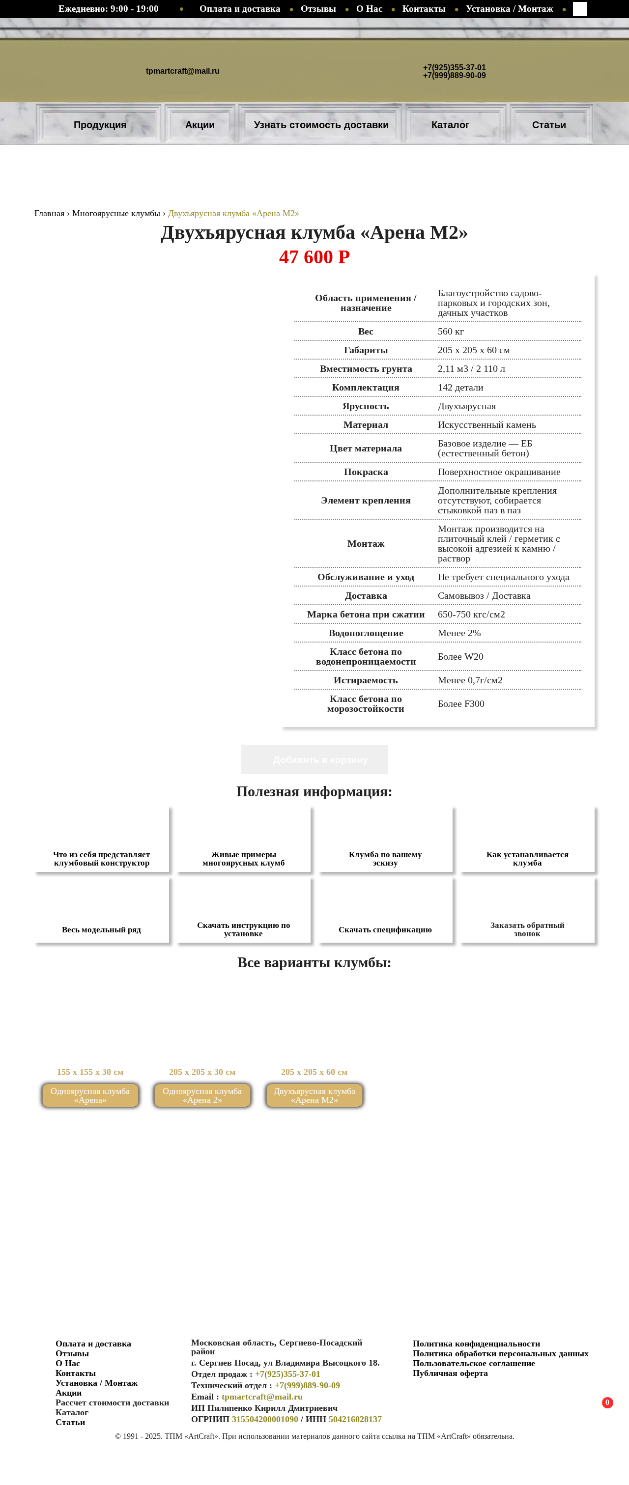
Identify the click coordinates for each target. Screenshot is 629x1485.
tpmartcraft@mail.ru (183, 71)
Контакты (424, 9)
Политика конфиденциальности (476, 1343)
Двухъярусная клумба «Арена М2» (314, 1095)
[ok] (414, 1394)
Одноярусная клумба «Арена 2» (202, 1095)
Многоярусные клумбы (116, 213)
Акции (200, 124)
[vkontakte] (436, 1394)
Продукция (100, 124)
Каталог (450, 124)
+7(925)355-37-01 (454, 68)
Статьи (549, 124)
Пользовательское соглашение (474, 1363)
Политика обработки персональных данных (501, 1353)
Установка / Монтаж (509, 9)
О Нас (369, 9)
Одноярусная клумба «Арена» (90, 1095)
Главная (49, 213)
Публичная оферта (450, 1373)
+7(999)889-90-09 (454, 76)
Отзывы (318, 9)
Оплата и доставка (240, 9)
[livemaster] (458, 1394)
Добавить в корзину (320, 760)
